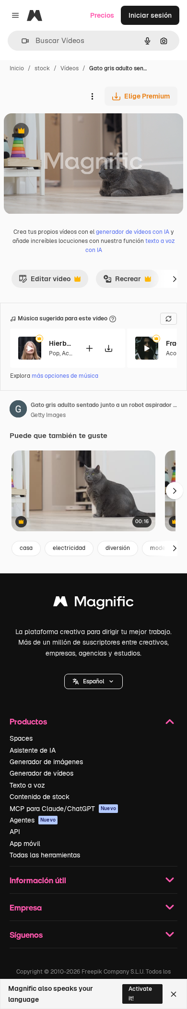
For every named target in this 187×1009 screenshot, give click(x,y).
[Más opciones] (92, 96)
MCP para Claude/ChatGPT (63, 808)
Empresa (26, 907)
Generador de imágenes (46, 761)
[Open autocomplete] (21, 40)
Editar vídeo (44, 281)
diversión (117, 548)
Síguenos (26, 935)
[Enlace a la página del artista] (18, 410)
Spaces (21, 738)
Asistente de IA (33, 750)
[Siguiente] (174, 279)
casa (26, 548)
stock (42, 68)
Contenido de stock (40, 796)
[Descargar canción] (108, 348)
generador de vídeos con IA (132, 232)
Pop (54, 353)
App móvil (25, 843)
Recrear (122, 281)
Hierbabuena (61, 343)
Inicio (17, 68)
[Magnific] (93, 603)
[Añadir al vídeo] (89, 348)
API (15, 831)
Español (93, 681)
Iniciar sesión (150, 15)
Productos (28, 721)
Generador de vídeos (41, 773)
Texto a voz (27, 785)
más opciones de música (65, 376)
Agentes (33, 820)
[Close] (173, 994)
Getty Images (48, 415)
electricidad (69, 548)
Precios (102, 15)
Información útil (38, 880)
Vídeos (69, 68)
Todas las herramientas (45, 855)
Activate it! (140, 993)
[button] (93, 681)
